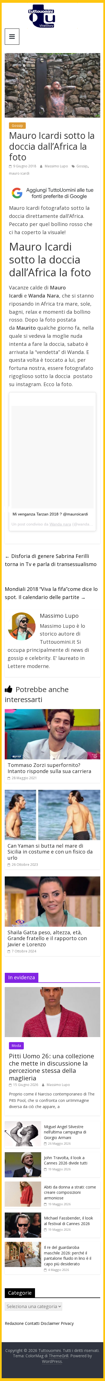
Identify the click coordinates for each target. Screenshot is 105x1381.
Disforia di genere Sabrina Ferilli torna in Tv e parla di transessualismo (51, 560)
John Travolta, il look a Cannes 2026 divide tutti (65, 1160)
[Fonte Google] (52, 193)
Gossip (17, 125)
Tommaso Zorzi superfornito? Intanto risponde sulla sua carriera (49, 768)
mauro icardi (19, 173)
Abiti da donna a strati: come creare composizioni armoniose (70, 1192)
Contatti (32, 1323)
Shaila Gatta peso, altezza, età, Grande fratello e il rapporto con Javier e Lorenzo (47, 938)
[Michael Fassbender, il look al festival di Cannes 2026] (23, 1215)
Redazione (14, 1323)
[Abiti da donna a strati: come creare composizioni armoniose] (23, 1184)
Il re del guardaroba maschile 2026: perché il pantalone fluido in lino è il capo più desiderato (67, 1255)
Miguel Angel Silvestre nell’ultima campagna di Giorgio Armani (65, 1132)
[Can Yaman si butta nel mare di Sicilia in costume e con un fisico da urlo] (53, 793)
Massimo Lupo (57, 166)
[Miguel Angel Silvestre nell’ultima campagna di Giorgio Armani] (23, 1124)
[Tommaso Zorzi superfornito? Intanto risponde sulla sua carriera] (53, 712)
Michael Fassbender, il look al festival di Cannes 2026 (68, 1220)
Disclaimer (50, 1323)
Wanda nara (60, 524)
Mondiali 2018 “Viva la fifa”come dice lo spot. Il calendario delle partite (51, 593)
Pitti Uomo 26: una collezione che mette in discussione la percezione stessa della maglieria (51, 1067)
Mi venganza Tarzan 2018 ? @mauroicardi (50, 514)
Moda (16, 1045)
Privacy (67, 1323)
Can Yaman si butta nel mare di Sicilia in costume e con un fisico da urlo (50, 851)
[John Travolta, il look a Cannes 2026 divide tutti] (23, 1155)
